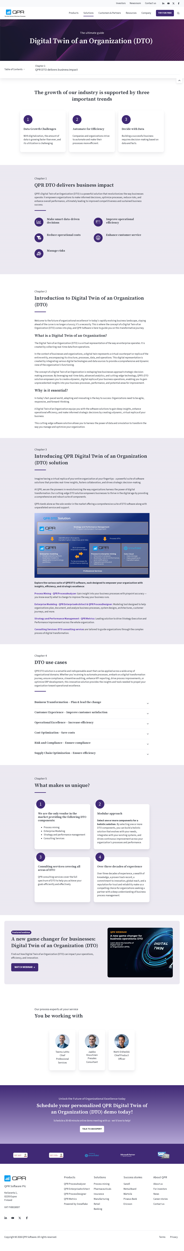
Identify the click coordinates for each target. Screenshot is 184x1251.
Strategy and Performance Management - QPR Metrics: (64, 618)
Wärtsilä (127, 1194)
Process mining (102, 1184)
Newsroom (135, 3)
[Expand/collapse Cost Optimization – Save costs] (147, 734)
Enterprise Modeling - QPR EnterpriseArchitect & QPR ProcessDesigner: (73, 604)
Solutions (88, 13)
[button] (178, 13)
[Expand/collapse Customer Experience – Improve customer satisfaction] (147, 713)
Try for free (165, 12)
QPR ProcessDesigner (75, 1194)
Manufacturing (101, 1199)
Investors (121, 3)
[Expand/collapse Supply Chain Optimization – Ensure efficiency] (147, 754)
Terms (162, 1237)
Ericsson (127, 1204)
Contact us (150, 3)
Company (146, 13)
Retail (97, 1204)
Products (73, 13)
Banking (98, 1209)
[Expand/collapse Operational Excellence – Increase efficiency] (147, 724)
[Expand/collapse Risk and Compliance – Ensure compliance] (147, 744)
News (156, 1194)
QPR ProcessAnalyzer (75, 1184)
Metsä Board (129, 1189)
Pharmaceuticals (102, 1189)
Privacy (174, 1237)
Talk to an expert (92, 1128)
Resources (131, 13)
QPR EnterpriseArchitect (77, 1189)
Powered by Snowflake (76, 1204)
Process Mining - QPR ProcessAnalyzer (55, 593)
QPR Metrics (70, 1199)
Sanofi (126, 1184)
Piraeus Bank (130, 1199)
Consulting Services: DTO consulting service (58, 629)
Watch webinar (23, 967)
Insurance (99, 1194)
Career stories (160, 1199)
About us (158, 1184)
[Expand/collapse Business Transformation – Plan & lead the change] (147, 703)
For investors (160, 1189)
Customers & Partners (109, 13)
